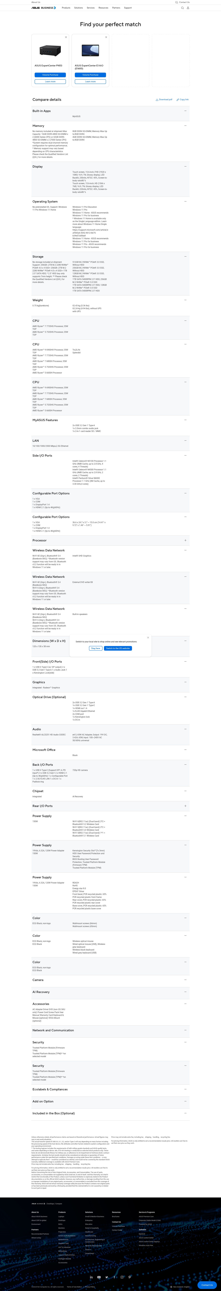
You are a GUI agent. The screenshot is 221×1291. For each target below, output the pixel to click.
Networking (62, 1251)
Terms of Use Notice (74, 1287)
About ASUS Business (39, 1216)
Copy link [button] (184, 99)
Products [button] (66, 8)
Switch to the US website (118, 648)
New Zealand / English (181, 1287)
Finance (88, 1250)
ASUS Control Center (146, 1238)
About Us (35, 2)
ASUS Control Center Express (149, 1242)
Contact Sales (117, 1230)
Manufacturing (90, 1236)
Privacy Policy (90, 1287)
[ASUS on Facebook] (114, 1277)
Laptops (61, 1216)
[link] (50, 81)
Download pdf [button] (165, 99)
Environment (35, 1224)
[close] (148, 637)
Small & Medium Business (94, 1216)
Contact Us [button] (184, 2)
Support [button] (128, 8)
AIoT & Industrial (64, 1247)
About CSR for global (38, 1220)
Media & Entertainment (93, 1246)
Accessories (62, 1263)
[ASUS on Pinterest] (130, 1277)
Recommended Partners (40, 1234)
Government (89, 1253)
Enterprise (88, 1220)
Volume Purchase (118, 1226)
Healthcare (89, 1232)
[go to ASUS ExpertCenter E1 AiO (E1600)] (90, 51)
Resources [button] (103, 8)
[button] (182, 8)
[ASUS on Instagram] (122, 1277)
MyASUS (142, 1234)
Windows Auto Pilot (146, 1245)
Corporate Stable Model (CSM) (150, 1220)
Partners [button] (116, 8)
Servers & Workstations (66, 1236)
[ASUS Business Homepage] (43, 8)
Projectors (62, 1232)
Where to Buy (36, 1238)
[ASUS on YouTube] (99, 1277)
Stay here (95, 648)
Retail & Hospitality (92, 1228)
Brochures (115, 1216)
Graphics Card (63, 1243)
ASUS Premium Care (146, 1216)
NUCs (60, 1224)
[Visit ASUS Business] (38, 1203)
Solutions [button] (78, 8)
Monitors (61, 1228)
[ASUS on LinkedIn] (91, 1277)
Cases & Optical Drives (66, 1255)
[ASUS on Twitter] (107, 1277)
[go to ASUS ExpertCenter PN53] (50, 51)
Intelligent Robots (64, 1259)
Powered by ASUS (145, 1224)
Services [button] (91, 8)
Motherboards (63, 1240)
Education (88, 1224)
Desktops (61, 1220)
